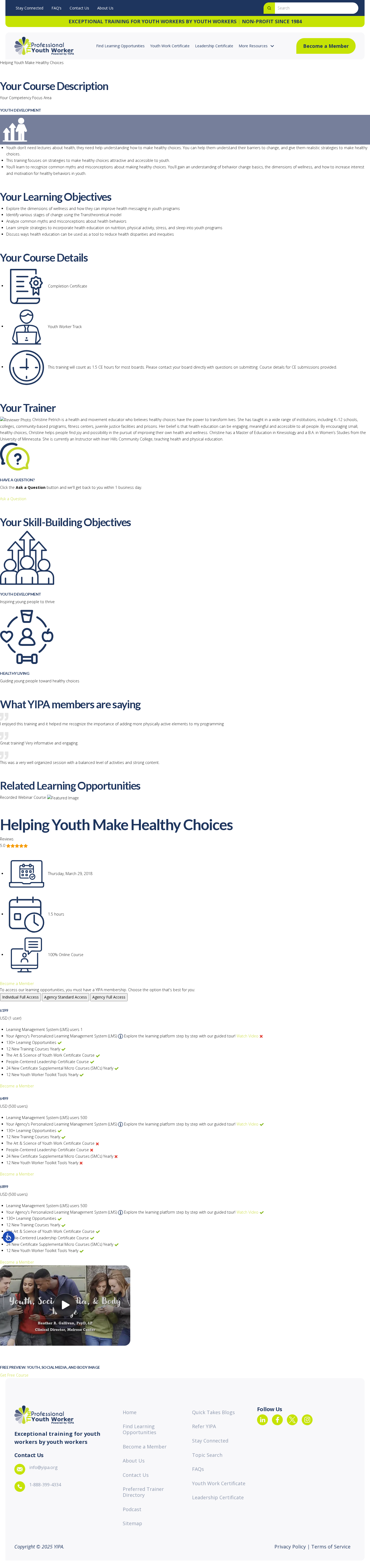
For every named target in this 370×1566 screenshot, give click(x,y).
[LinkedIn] (262, 1419)
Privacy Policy (290, 1546)
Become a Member (17, 983)
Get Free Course (14, 1375)
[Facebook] (277, 1419)
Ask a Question (13, 498)
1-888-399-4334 (45, 1485)
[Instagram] (307, 1419)
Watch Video (247, 1036)
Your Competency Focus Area (25, 97)
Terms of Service (330, 1546)
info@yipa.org (43, 1467)
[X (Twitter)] (292, 1419)
